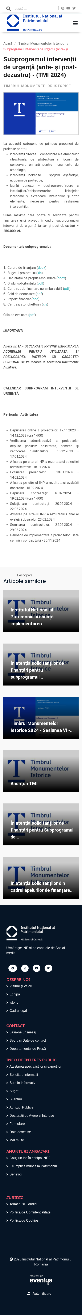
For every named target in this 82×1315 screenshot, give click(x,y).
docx (41, 268)
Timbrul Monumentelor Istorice (41, 44)
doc (35, 299)
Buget (13, 1091)
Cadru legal (18, 1010)
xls (39, 273)
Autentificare (40, 1293)
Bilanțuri (15, 1099)
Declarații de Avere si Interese (31, 1115)
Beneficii (15, 1174)
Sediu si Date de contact (27, 1040)
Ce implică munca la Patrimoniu (33, 1166)
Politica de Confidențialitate (29, 1212)
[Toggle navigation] (75, 23)
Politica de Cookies (23, 1220)
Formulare (17, 1124)
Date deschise (20, 1132)
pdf (40, 283)
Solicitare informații (23, 1074)
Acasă (7, 44)
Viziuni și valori (20, 986)
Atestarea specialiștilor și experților (35, 1066)
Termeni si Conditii (23, 1204)
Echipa (14, 994)
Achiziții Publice (21, 1107)
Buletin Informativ (22, 1083)
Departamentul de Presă (27, 1048)
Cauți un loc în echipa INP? (29, 1158)
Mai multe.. (17, 1140)
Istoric (13, 1002)
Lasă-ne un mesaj (22, 1032)
